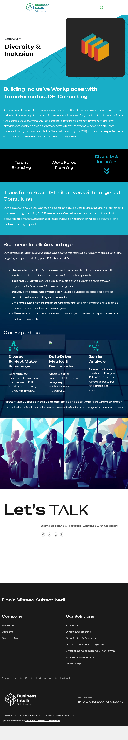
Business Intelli (33, 715)
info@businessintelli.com (100, 702)
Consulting (73, 663)
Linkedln (65, 678)
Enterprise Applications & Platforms (90, 651)
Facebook (9, 678)
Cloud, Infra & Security (81, 638)
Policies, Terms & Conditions (42, 720)
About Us (8, 625)
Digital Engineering (78, 631)
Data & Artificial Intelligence (85, 644)
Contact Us (10, 638)
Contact (16, 547)
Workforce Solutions (80, 657)
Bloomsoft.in (66, 715)
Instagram (43, 678)
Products (72, 625)
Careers (7, 631)
